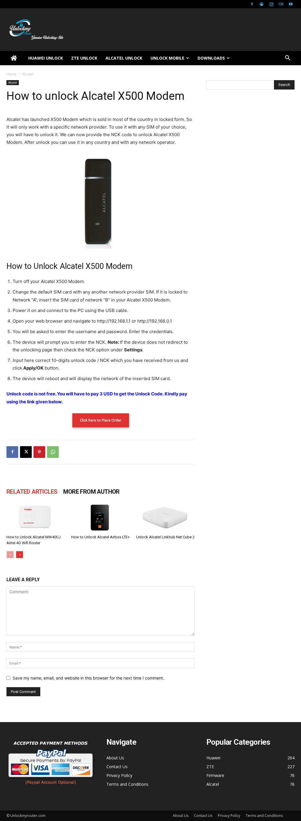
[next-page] (19, 554)
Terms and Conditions (127, 784)
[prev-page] (10, 554)
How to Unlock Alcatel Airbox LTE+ (100, 537)
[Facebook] (252, 4)
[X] (26, 452)
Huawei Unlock (45, 58)
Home (11, 74)
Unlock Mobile (167, 58)
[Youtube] (290, 4)
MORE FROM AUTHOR (91, 491)
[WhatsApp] (53, 452)
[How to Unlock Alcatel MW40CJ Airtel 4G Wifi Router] (35, 517)
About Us (115, 758)
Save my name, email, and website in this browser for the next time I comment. (88, 677)
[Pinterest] (39, 452)
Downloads (211, 58)
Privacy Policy (119, 775)
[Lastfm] (281, 4)
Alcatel (12, 82)
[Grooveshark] (261, 4)
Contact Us (117, 766)
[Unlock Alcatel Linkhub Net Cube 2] (165, 517)
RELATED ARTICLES (31, 491)
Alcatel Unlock (124, 58)
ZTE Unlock (84, 58)
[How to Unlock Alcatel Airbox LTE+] (100, 517)
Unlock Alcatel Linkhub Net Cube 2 (165, 537)
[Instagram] (271, 4)
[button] (287, 58)
